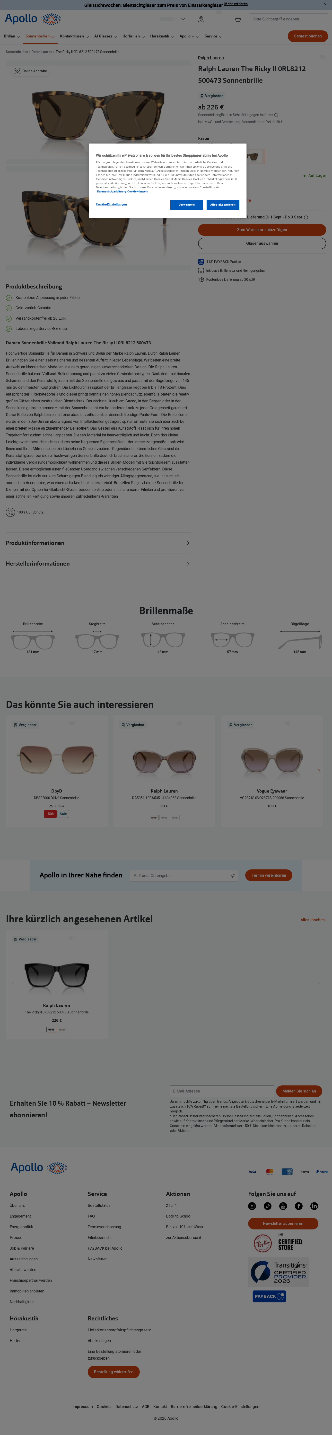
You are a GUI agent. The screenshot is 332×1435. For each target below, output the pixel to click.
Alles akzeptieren (223, 204)
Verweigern (187, 204)
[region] (168, 181)
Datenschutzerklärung (111, 191)
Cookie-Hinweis (137, 191)
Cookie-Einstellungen (111, 204)
